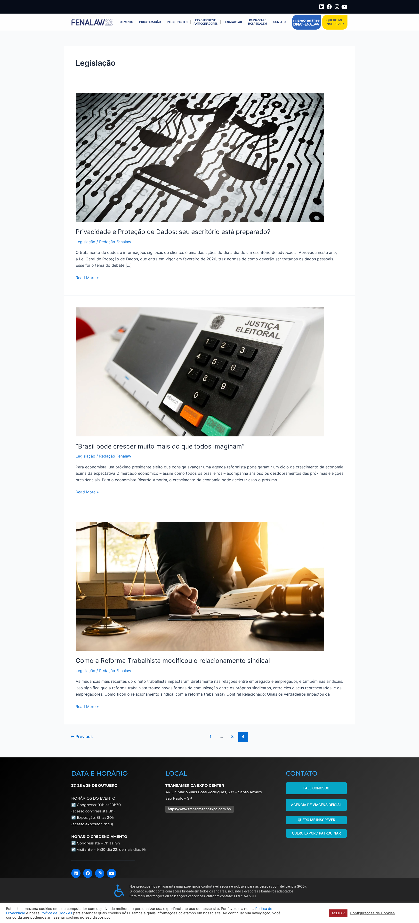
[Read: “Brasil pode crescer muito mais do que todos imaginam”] (200, 371)
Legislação (85, 241)
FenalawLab (233, 22)
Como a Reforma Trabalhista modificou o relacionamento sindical (173, 660)
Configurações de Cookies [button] (372, 913)
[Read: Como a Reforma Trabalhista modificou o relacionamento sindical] (200, 586)
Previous (81, 736)
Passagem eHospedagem (257, 22)
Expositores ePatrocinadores (205, 22)
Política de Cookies (56, 913)
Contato (279, 22)
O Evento (126, 22)
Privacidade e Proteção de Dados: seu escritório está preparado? (173, 231)
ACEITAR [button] (338, 913)
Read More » (87, 277)
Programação (150, 22)
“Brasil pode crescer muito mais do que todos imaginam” (160, 446)
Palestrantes (177, 22)
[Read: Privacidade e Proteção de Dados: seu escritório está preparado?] (200, 157)
